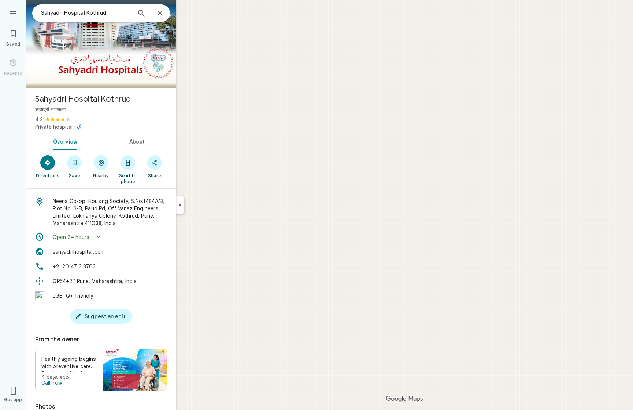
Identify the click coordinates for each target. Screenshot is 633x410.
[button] (101, 237)
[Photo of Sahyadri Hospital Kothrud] (101, 44)
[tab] (64, 141)
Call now (51, 383)
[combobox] (86, 12)
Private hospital (54, 127)
